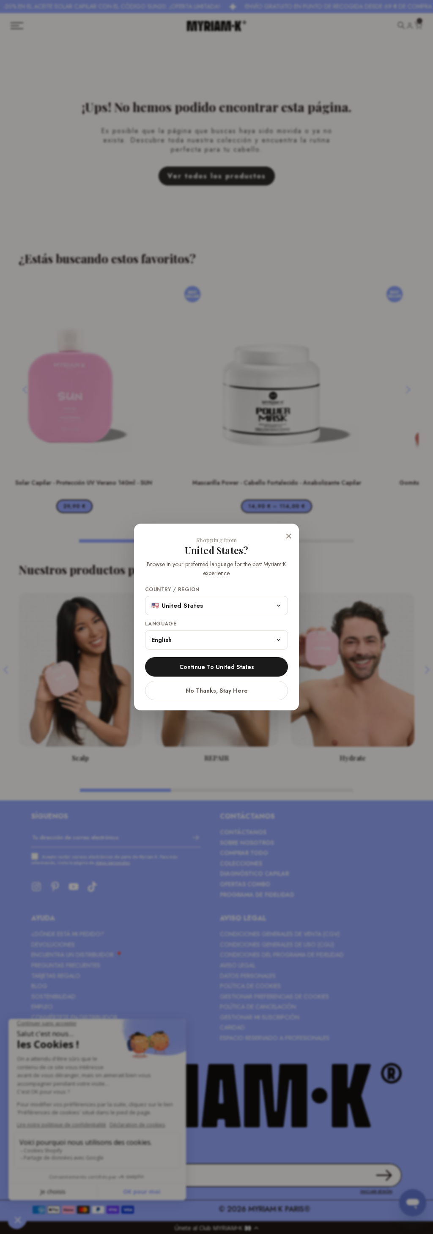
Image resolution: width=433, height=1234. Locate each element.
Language (160, 624)
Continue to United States (216, 667)
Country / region (172, 589)
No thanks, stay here (217, 690)
